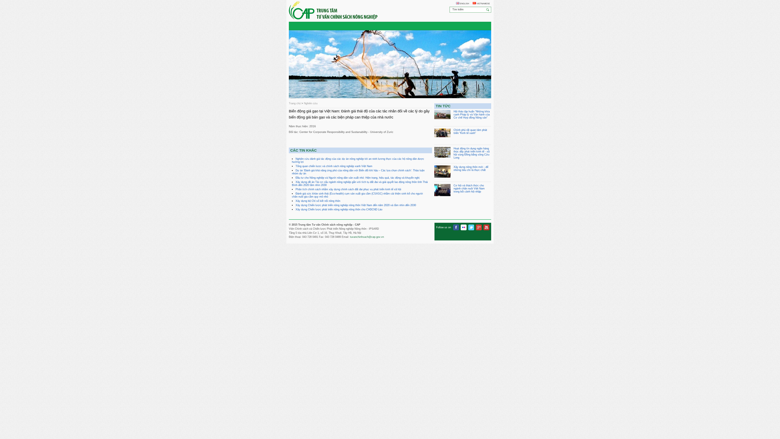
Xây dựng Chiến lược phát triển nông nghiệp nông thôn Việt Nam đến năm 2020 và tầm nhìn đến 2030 (356, 205)
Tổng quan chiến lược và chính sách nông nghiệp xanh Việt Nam (334, 166)
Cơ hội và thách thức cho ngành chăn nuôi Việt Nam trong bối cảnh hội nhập (469, 188)
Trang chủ (295, 103)
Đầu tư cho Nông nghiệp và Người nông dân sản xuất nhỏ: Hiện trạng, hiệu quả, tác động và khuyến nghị (357, 177)
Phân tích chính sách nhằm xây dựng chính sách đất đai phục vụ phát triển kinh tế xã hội (348, 189)
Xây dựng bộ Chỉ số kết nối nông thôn (318, 200)
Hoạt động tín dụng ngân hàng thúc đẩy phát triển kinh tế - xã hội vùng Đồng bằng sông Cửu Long (472, 153)
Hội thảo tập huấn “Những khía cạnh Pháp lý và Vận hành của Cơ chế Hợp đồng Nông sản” (472, 114)
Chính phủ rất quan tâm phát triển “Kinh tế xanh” (470, 131)
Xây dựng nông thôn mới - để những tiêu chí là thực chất (471, 168)
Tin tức (443, 106)
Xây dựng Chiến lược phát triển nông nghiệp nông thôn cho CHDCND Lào (339, 209)
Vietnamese (483, 3)
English (464, 3)
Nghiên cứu (310, 103)
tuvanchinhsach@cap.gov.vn (367, 236)
